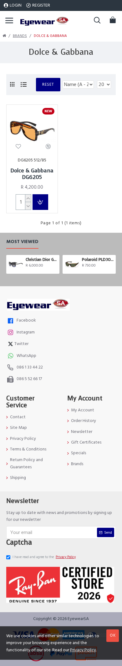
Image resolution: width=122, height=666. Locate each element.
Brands (20, 35)
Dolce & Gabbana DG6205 (32, 174)
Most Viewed (22, 242)
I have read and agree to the (44, 557)
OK (113, 635)
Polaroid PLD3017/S (98, 259)
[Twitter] (11, 344)
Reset (48, 84)
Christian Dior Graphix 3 (41, 259)
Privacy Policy (83, 650)
